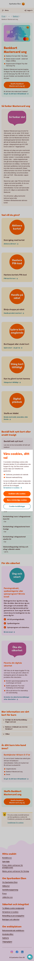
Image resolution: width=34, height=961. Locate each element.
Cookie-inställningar (17, 506)
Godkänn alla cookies (17, 494)
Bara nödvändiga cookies (17, 500)
